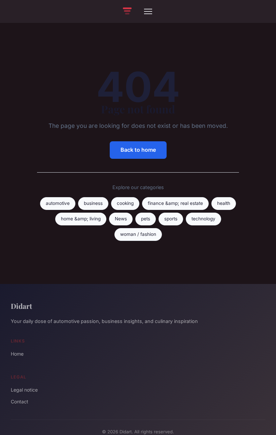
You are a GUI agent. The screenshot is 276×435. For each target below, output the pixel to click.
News (121, 218)
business (93, 203)
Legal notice (24, 390)
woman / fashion (138, 234)
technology (203, 218)
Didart (21, 306)
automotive (58, 203)
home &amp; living (81, 218)
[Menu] (148, 11)
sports (170, 218)
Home (17, 354)
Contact (19, 401)
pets (145, 218)
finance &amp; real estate (175, 203)
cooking (125, 203)
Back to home (138, 149)
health (223, 203)
